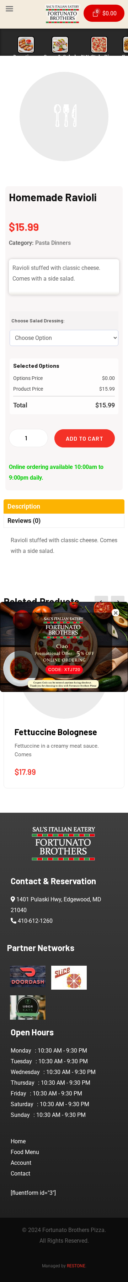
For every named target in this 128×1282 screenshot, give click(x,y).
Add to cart (84, 438)
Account (21, 1162)
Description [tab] (23, 506)
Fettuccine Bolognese (56, 732)
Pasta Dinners (53, 242)
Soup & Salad (60, 57)
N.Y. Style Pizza (99, 57)
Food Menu (25, 1152)
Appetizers (26, 57)
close (115, 612)
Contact (20, 1173)
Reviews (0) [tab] (24, 520)
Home (18, 1141)
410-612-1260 (35, 920)
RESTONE (76, 1265)
